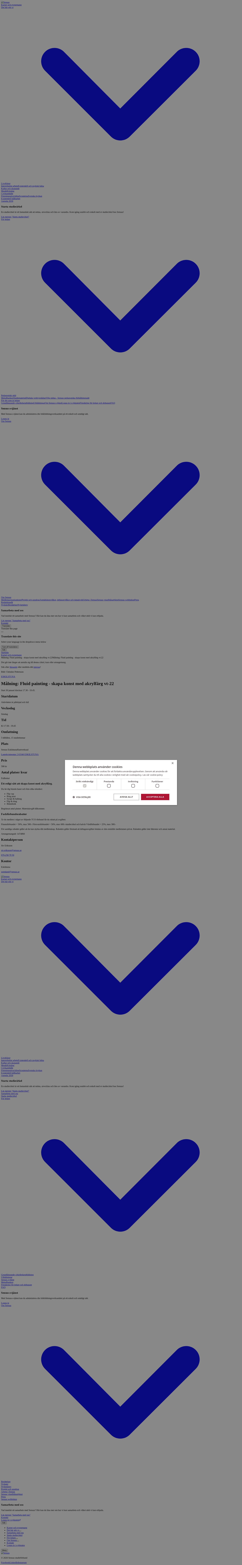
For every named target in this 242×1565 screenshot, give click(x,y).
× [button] (172, 763)
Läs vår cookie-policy (153, 774)
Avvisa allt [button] (126, 797)
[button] (82, 797)
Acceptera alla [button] (155, 797)
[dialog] (121, 782)
